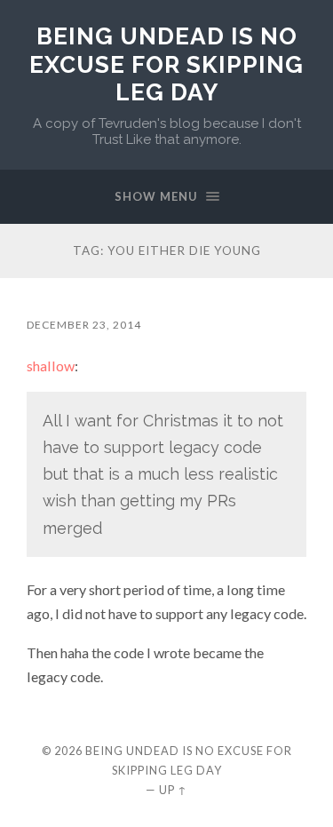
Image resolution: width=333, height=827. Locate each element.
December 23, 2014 (84, 324)
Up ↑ (173, 790)
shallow (51, 365)
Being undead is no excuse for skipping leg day (166, 64)
